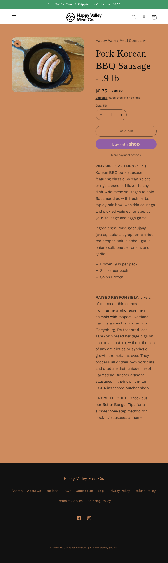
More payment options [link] (126, 155)
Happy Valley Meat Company (77, 547)
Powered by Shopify (105, 547)
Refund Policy (145, 491)
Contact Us (84, 491)
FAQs (67, 491)
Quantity (102, 105)
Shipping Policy (99, 501)
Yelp (100, 491)
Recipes (52, 491)
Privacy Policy (119, 491)
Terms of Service (70, 501)
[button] (14, 17)
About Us (34, 491)
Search (17, 491)
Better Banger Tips (119, 405)
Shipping (102, 97)
